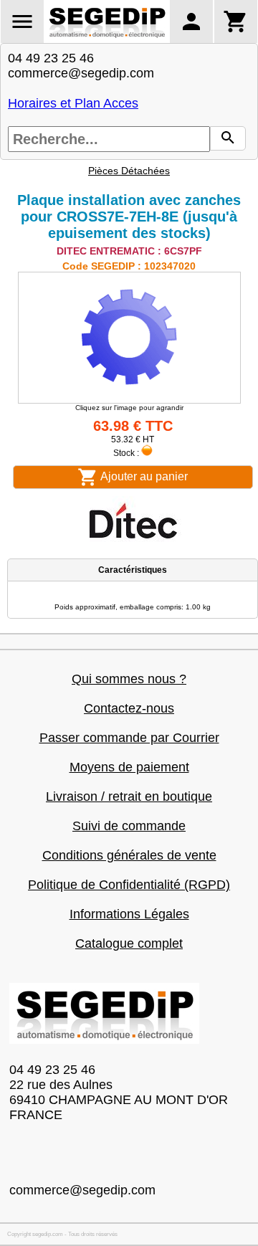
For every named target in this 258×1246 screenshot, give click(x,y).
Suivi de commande (129, 826)
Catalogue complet (129, 943)
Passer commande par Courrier (129, 738)
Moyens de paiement (129, 767)
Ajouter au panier (143, 476)
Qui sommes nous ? (129, 679)
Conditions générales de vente (129, 855)
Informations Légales (129, 914)
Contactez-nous (129, 708)
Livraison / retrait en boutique (129, 796)
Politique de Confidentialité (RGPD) (129, 885)
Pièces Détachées (129, 170)
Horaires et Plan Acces (73, 103)
